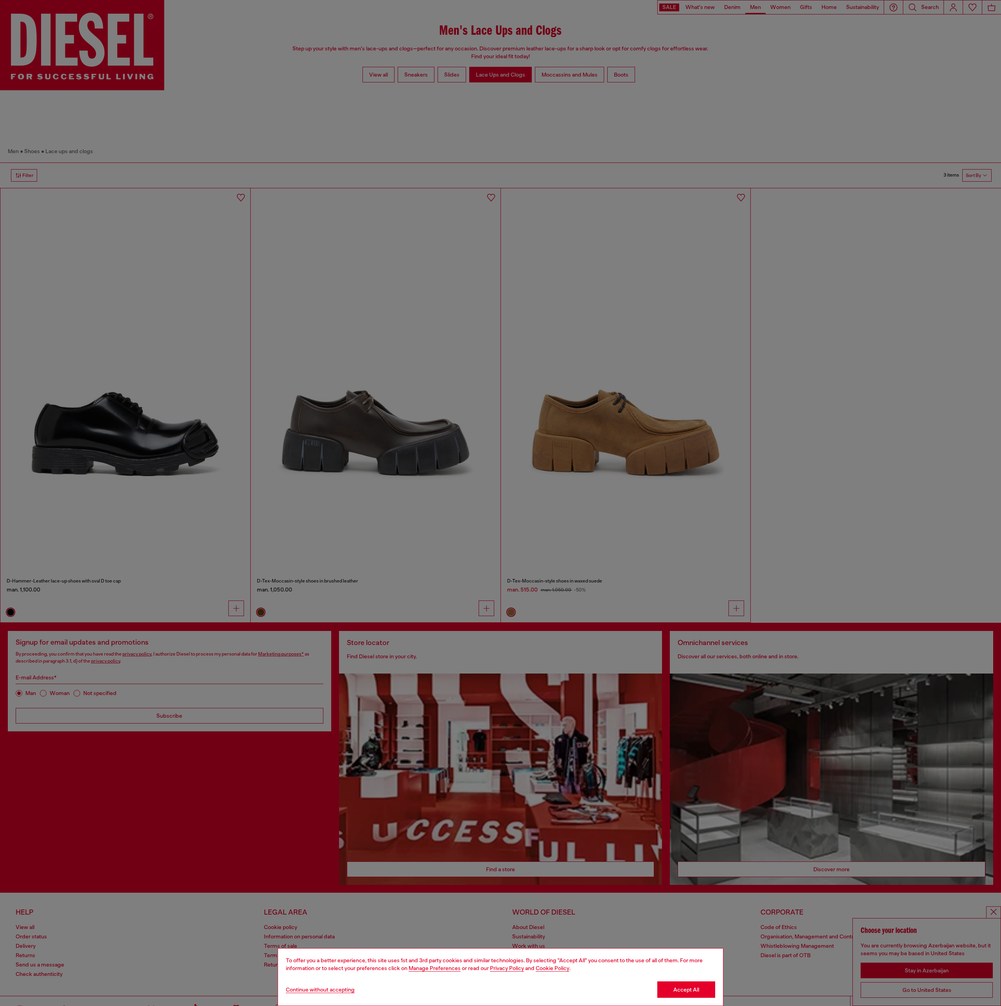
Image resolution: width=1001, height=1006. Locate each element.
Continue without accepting (320, 989)
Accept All (686, 989)
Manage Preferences (435, 968)
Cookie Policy (552, 968)
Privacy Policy (507, 968)
